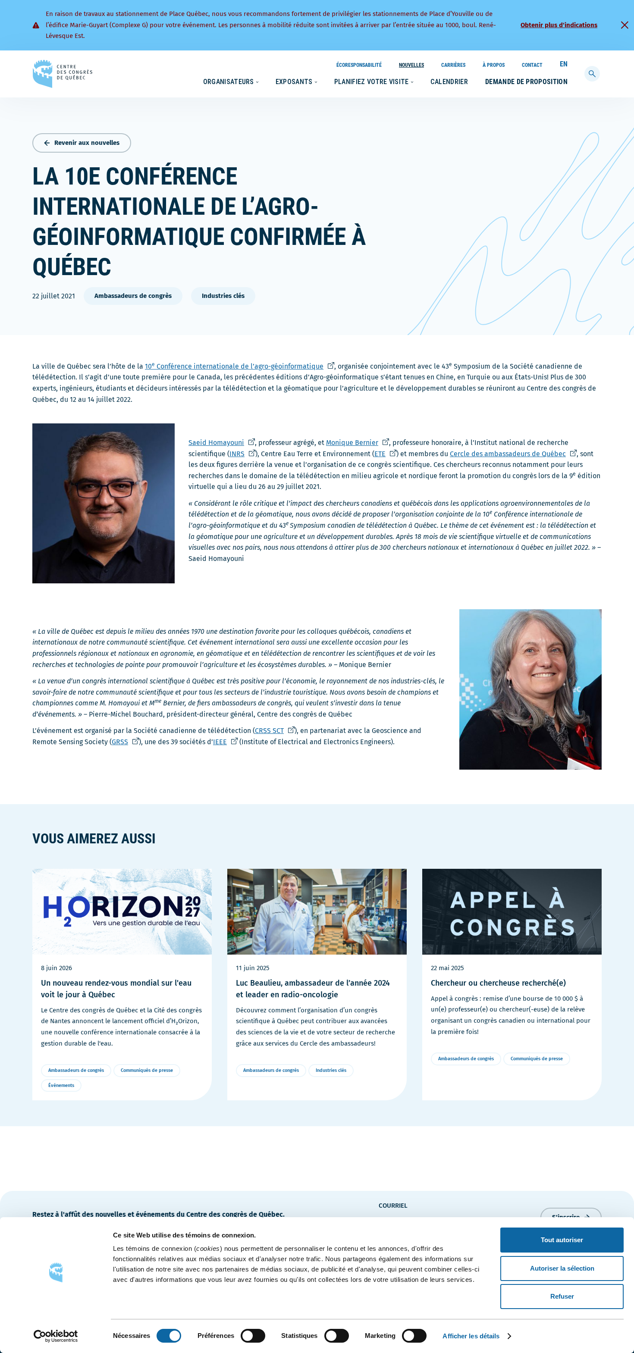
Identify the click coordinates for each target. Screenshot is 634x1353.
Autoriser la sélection (562, 1268)
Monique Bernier (354, 442)
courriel (393, 1205)
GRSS (122, 742)
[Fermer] (624, 25)
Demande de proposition (526, 82)
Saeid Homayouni (218, 442)
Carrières (453, 65)
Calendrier (449, 82)
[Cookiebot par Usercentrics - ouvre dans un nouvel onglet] (56, 1336)
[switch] (253, 1336)
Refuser (562, 1296)
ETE (381, 454)
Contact (532, 65)
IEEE (222, 742)
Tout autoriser (562, 1239)
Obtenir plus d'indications (559, 25)
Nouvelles (411, 65)
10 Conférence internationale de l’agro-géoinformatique (239, 366)
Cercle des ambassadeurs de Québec (510, 454)
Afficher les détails (471, 1336)
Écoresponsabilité (359, 65)
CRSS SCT (271, 731)
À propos (494, 65)
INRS (238, 454)
